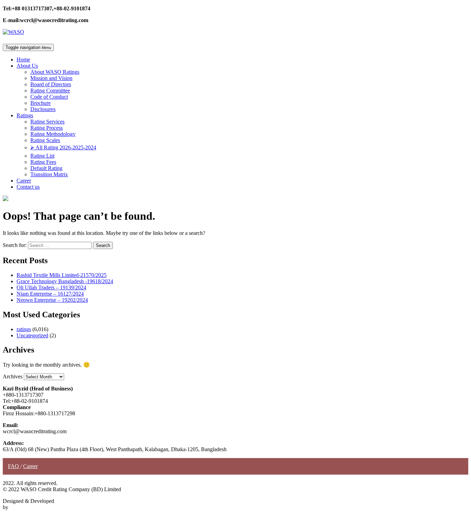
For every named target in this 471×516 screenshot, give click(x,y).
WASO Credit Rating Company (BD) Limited (60, 507)
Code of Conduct (49, 97)
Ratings (25, 115)
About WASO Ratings (54, 72)
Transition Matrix (49, 174)
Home (23, 59)
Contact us (28, 187)
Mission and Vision (51, 78)
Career (24, 180)
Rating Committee (50, 90)
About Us (27, 66)
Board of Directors (50, 84)
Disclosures (43, 109)
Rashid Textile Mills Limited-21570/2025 (62, 275)
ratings (24, 329)
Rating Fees (43, 162)
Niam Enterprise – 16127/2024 (50, 294)
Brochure (40, 103)
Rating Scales (45, 140)
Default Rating (46, 168)
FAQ (14, 466)
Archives (12, 376)
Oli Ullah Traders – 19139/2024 (51, 287)
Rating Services (47, 122)
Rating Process (46, 128)
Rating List (42, 156)
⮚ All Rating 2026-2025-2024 (63, 147)
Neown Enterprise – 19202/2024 (52, 300)
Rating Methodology (53, 134)
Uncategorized (32, 335)
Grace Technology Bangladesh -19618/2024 (65, 281)
